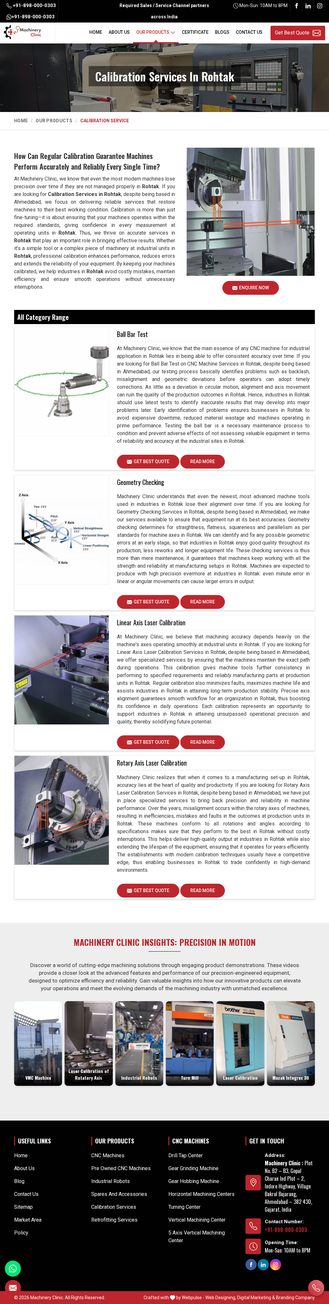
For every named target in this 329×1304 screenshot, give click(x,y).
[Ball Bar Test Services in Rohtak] (61, 381)
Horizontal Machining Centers (201, 1194)
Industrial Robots (110, 1181)
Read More (202, 461)
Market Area (27, 1220)
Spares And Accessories (119, 1194)
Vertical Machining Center (197, 1220)
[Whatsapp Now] (13, 1269)
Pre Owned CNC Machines (121, 1168)
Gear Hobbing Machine (193, 1181)
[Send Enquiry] (13, 1288)
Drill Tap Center (185, 1155)
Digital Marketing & (256, 1297)
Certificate (195, 32)
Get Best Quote (151, 461)
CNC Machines (107, 1155)
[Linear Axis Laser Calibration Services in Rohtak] (61, 670)
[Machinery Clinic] (22, 31)
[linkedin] (308, 5)
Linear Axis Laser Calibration (151, 622)
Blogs (222, 32)
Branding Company (295, 1297)
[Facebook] (296, 5)
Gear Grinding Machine (193, 1168)
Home (95, 32)
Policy (21, 1233)
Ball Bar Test (132, 334)
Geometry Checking (140, 482)
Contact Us (249, 32)
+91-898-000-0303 (34, 5)
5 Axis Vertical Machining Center (196, 1236)
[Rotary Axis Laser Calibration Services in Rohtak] (61, 810)
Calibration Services (113, 1207)
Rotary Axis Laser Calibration (152, 763)
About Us (119, 32)
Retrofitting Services (114, 1220)
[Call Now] (316, 1288)
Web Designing (220, 1297)
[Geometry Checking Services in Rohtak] (61, 529)
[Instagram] (319, 5)
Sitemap (23, 1207)
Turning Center (184, 1207)
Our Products (152, 32)
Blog (19, 1181)
